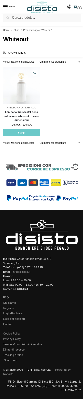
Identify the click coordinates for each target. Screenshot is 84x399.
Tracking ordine (13, 354)
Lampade (30, 108)
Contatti (8, 324)
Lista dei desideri (14, 318)
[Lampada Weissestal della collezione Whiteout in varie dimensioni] (21, 85)
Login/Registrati (13, 313)
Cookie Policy (11, 333)
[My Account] (69, 7)
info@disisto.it (21, 271)
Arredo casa (15, 108)
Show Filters (17, 53)
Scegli (21, 132)
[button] (76, 7)
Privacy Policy (12, 338)
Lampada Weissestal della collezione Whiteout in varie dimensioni (21, 116)
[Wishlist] (35, 73)
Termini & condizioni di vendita (22, 344)
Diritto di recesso (14, 349)
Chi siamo (9, 302)
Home (6, 30)
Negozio (8, 308)
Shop (16, 30)
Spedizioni (10, 360)
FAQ (6, 297)
